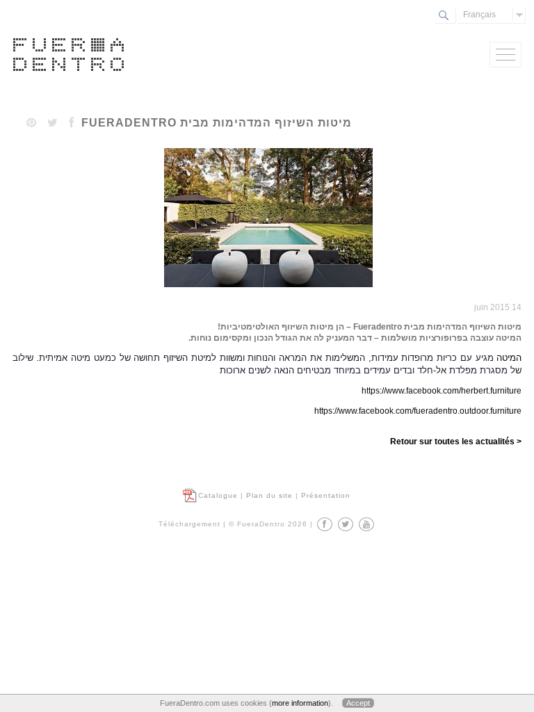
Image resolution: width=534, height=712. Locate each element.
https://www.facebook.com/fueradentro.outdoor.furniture (417, 411)
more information (300, 703)
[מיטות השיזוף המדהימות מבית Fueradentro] (267, 288)
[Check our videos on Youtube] (366, 524)
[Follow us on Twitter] (345, 524)
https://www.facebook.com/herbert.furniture (441, 391)
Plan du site (269, 495)
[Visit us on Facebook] (324, 524)
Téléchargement (189, 524)
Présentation (325, 495)
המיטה (508, 358)
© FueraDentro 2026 (268, 524)
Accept (358, 703)
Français (479, 14)
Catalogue (218, 495)
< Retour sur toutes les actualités (455, 441)
